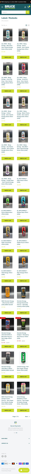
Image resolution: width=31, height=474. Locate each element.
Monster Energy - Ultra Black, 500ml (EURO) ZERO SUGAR (8, 368)
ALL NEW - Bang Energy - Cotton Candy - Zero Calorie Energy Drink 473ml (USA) (7, 114)
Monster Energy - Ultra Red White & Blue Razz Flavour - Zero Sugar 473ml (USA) (7, 336)
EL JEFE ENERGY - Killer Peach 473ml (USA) (22, 180)
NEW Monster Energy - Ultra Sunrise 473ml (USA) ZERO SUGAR (8, 302)
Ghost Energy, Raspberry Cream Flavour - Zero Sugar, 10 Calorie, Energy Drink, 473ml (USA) (23, 400)
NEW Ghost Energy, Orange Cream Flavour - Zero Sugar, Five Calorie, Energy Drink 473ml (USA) (7, 400)
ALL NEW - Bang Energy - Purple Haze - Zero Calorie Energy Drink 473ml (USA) (8, 181)
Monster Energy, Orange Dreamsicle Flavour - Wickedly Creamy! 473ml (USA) (23, 303)
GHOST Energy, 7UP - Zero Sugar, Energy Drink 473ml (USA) (23, 368)
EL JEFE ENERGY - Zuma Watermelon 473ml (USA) (7, 212)
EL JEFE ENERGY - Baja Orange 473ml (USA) (22, 272)
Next (26, 416)
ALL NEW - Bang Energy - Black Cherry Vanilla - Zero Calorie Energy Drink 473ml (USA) (23, 114)
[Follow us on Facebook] (3, 456)
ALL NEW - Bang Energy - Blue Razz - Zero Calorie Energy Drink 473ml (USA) (7, 46)
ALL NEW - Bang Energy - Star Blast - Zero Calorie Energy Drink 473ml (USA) (22, 147)
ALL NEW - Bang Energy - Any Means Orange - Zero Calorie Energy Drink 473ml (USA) (8, 148)
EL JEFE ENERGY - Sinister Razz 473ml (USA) (22, 212)
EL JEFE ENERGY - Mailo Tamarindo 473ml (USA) (7, 242)
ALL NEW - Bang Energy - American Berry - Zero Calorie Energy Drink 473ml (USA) (22, 81)
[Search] (27, 12)
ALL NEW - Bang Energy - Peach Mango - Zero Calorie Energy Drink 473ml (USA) (23, 47)
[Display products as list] (28, 25)
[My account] (25, 7)
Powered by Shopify (6, 470)
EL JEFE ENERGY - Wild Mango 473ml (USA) (7, 272)
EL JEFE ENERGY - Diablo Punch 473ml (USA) (23, 242)
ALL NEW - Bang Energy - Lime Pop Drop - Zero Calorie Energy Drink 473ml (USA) (7, 81)
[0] (28, 7)
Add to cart (8, 57)
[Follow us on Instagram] (5, 456)
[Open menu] (2, 7)
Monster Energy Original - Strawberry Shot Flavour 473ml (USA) (23, 335)
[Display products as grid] (26, 25)
